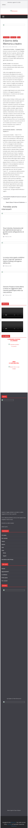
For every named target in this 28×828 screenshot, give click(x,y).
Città (3, 550)
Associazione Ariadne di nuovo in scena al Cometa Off (14, 198)
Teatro (3, 541)
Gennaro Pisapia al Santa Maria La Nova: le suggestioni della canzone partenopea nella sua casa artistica (13, 289)
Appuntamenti (6, 37)
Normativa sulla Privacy (7, 559)
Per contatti (4, 538)
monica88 (15, 46)
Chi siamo (4, 535)
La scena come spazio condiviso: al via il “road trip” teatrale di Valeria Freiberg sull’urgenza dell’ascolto (13, 260)
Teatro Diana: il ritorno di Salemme (15, 202)
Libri (3, 547)
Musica (3, 544)
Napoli (4, 556)
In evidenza (4, 574)
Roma (19, 37)
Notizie (3, 568)
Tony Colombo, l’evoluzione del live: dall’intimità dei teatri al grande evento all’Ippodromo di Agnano (13, 231)
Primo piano (13, 37)
